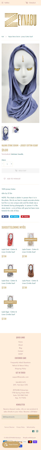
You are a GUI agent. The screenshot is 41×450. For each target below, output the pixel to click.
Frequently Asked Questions (21, 362)
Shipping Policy (20, 368)
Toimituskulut (6, 154)
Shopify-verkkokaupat (29, 438)
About (20, 345)
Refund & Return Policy (20, 365)
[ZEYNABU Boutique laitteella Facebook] (33, 431)
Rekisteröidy (33, 417)
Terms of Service (9, 427)
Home (20, 342)
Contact (20, 351)
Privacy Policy (21, 427)
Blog (20, 348)
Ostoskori (32, 3)
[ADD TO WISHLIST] (12, 234)
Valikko (6, 3)
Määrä (4, 160)
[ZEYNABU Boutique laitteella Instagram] (37, 431)
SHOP (20, 354)
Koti (3, 37)
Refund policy (31, 427)
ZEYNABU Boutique (15, 438)
